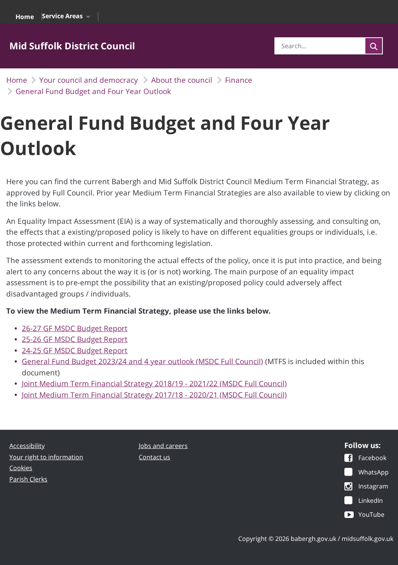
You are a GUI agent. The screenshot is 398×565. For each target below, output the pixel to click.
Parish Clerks (28, 479)
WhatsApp (373, 472)
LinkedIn (370, 501)
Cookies (20, 468)
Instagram (373, 486)
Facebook (372, 458)
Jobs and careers (163, 445)
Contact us (154, 457)
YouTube (371, 515)
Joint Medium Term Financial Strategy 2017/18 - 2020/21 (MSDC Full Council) (154, 395)
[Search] (373, 46)
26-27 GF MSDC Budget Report (74, 328)
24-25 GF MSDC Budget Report (74, 350)
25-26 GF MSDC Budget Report (74, 339)
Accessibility (27, 445)
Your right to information (46, 457)
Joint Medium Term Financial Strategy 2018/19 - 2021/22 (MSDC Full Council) (154, 383)
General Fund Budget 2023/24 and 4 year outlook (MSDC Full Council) (142, 361)
